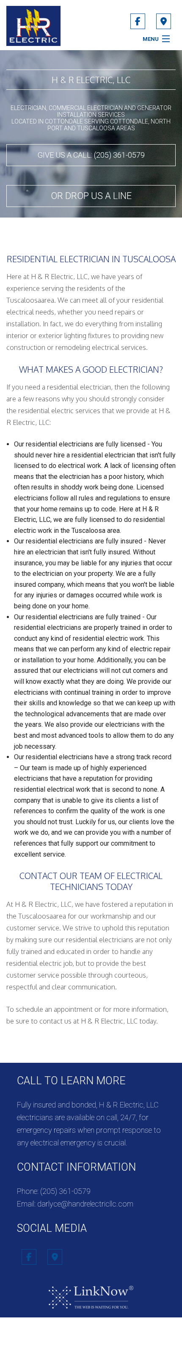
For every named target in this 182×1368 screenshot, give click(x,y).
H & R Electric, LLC (91, 79)
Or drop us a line (91, 196)
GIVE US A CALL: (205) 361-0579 (91, 155)
